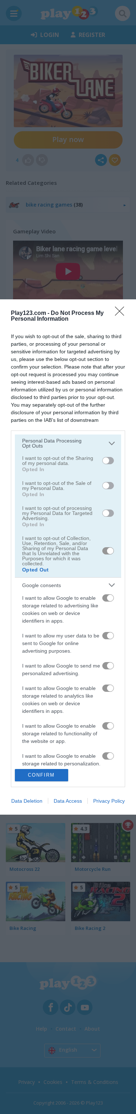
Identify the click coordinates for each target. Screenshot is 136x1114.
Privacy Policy (109, 801)
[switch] (108, 460)
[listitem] (68, 443)
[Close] (122, 313)
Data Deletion (26, 801)
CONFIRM (41, 775)
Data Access (68, 801)
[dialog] (68, 556)
